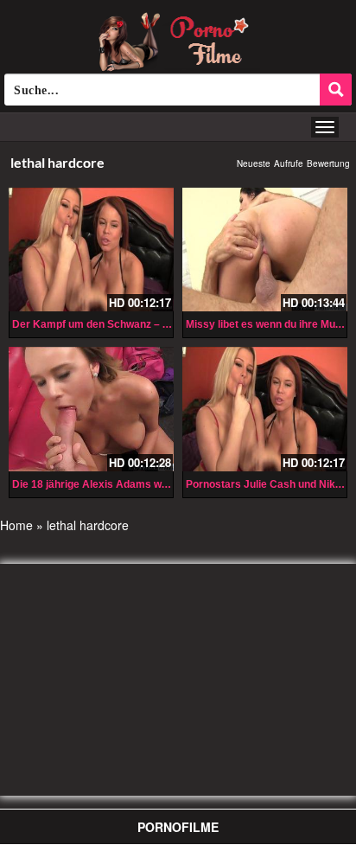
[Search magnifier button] (336, 90)
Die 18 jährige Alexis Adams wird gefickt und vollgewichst (154, 484)
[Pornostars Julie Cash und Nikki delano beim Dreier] (264, 409)
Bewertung (328, 163)
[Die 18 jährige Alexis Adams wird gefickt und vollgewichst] (91, 409)
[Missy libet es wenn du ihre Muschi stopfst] (264, 249)
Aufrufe (288, 163)
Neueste (253, 163)
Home (16, 525)
